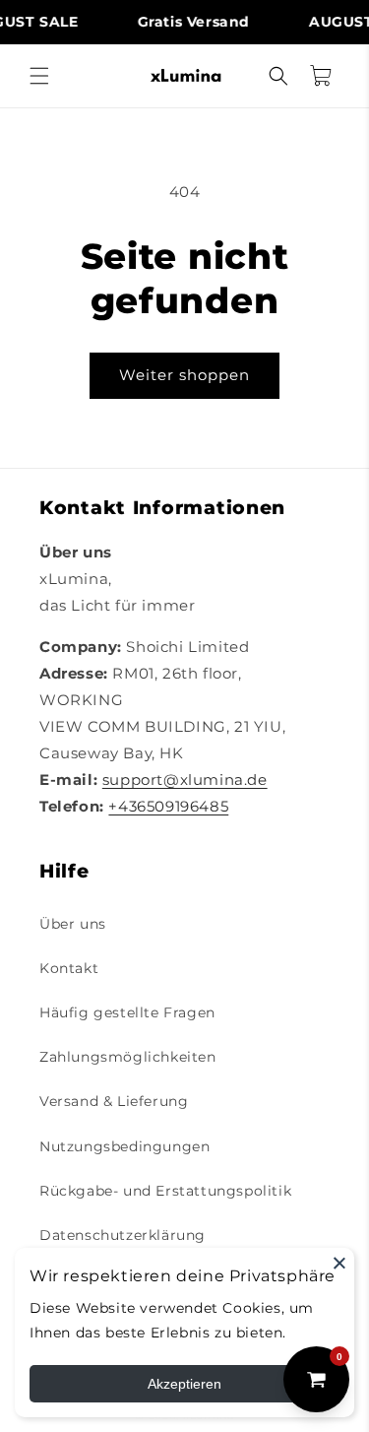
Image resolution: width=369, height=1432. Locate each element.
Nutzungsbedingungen (124, 1146)
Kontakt (68, 968)
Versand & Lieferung (113, 1101)
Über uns (72, 924)
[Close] (339, 1262)
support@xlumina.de (185, 779)
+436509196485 (168, 806)
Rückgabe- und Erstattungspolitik (165, 1191)
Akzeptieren (184, 1384)
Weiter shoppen (184, 374)
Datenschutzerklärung (122, 1235)
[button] (39, 76)
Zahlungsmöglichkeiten (127, 1057)
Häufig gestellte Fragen (127, 1012)
